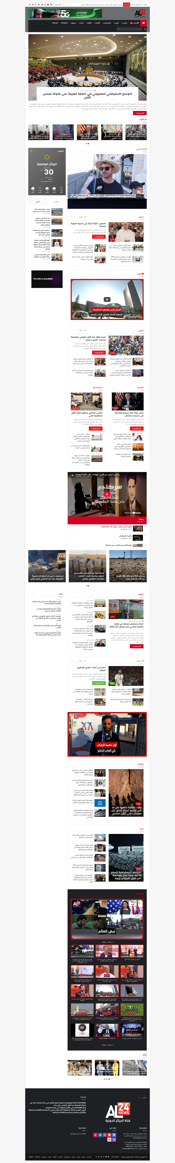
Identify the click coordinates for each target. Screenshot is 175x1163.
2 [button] (86, 143)
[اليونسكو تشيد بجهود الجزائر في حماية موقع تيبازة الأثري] (100, 803)
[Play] (107, 299)
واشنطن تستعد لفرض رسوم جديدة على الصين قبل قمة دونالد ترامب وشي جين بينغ (88, 136)
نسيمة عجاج (91, 90)
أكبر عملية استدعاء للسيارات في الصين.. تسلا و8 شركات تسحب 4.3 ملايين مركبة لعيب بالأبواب (82, 632)
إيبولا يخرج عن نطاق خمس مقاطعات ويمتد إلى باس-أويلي (82, 856)
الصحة (82, 23)
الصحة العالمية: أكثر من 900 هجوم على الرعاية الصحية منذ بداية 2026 (82, 867)
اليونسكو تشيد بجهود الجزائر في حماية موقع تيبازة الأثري (83, 801)
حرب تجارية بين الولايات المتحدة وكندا (123, 455)
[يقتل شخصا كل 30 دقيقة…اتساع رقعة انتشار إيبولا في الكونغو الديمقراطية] (100, 848)
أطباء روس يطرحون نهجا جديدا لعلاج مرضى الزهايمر (82, 836)
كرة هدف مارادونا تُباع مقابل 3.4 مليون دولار (120, 700)
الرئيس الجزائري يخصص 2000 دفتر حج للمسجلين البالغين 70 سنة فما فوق (120, 259)
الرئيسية (88, 1157)
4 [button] (104, 1079)
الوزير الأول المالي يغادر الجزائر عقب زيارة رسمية (82, 258)
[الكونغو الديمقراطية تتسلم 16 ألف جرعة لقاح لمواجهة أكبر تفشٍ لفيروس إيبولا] (126, 858)
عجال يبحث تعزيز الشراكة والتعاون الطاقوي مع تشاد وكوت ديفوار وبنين (122, 436)
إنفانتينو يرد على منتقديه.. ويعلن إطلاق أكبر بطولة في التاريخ (83, 691)
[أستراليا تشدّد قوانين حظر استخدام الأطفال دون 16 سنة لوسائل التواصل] (79, 1068)
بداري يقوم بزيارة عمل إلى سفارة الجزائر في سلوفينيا (42, 255)
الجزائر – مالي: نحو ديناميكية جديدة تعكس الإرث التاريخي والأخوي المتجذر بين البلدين (81, 437)
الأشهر (38, 202)
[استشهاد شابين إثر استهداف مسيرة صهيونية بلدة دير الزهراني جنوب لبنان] (57, 233)
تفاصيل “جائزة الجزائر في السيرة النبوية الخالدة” (88, 225)
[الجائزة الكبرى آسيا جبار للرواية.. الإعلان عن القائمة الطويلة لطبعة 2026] (100, 773)
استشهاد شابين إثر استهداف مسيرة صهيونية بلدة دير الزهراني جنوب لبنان (41, 232)
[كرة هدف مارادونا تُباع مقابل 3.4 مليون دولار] (138, 702)
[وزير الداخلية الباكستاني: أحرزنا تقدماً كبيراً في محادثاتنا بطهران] (39, 132)
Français (64, 23)
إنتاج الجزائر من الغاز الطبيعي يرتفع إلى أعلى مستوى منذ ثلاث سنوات (122, 446)
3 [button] (106, 1079)
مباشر (134, 23)
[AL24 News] (140, 13)
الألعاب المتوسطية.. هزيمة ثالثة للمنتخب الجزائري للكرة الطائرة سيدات (121, 691)
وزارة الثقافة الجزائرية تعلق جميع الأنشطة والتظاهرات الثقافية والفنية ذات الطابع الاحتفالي (83, 814)
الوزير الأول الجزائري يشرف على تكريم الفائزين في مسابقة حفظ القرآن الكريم (120, 247)
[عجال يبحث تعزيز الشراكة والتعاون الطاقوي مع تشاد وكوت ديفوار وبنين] (138, 437)
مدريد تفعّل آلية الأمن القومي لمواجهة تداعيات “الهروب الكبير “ (136, 136)
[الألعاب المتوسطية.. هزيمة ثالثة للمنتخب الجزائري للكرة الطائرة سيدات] (138, 692)
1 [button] (88, 143)
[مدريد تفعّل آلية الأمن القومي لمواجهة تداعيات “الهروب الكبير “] (136, 132)
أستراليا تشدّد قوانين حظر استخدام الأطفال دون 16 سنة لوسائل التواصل (80, 1072)
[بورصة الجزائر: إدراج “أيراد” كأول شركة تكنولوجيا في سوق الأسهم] (134, 1068)
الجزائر (125, 23)
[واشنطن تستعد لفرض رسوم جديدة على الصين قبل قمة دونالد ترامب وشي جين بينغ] (87, 132)
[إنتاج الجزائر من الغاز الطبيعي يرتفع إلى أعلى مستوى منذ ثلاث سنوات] (138, 447)
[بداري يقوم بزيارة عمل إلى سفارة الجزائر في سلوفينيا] (57, 257)
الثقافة (89, 23)
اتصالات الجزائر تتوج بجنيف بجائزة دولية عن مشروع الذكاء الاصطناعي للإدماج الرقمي (107, 1071)
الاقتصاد (98, 23)
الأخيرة (56, 202)
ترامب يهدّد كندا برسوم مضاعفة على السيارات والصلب (129, 414)
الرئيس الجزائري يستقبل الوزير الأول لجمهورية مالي (86, 414)
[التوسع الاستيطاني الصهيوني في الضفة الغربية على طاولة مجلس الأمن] (87, 67)
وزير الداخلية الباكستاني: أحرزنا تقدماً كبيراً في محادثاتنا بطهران (39, 137)
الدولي (117, 23)
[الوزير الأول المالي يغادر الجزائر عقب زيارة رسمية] (100, 259)
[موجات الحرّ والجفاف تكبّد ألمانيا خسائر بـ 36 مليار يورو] (57, 212)
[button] (104, 942)
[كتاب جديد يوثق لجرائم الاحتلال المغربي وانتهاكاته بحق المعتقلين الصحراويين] (100, 783)
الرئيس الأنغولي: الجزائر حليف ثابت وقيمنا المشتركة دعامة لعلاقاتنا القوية (101, 4)
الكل (85, 217)
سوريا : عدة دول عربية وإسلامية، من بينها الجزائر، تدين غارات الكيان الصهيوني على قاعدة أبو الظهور (80, 460)
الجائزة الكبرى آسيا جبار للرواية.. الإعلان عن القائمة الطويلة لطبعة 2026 (82, 772)
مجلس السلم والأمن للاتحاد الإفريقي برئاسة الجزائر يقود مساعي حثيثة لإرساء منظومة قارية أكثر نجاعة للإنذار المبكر (82, 249)
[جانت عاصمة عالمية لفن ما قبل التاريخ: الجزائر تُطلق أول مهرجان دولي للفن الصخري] (126, 793)
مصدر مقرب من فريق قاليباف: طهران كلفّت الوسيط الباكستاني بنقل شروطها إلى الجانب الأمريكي (112, 135)
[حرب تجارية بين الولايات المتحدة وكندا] (138, 457)
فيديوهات (73, 23)
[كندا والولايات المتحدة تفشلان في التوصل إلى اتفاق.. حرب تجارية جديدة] (100, 603)
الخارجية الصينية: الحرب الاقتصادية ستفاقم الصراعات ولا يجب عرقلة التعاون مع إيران (63, 136)
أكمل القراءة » (140, 113)
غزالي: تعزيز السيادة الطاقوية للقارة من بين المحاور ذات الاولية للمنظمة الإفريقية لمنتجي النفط (82, 646)
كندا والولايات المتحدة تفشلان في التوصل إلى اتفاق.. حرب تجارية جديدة (82, 605)
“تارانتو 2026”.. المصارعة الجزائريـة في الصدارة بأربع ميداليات (84, 701)
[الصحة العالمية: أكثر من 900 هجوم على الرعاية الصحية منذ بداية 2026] (100, 868)
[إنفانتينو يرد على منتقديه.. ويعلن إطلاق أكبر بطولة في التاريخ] (100, 692)
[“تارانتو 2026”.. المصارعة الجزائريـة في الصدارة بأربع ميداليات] (100, 702)
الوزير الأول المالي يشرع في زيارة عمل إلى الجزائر (80, 446)
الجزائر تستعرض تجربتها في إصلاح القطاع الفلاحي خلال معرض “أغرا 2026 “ (127, 626)
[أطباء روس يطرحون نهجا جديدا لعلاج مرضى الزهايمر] (100, 838)
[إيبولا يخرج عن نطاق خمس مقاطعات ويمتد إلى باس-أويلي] (100, 858)
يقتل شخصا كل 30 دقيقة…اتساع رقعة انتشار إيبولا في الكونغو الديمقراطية (83, 847)
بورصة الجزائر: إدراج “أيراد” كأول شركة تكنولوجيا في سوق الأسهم (134, 1072)
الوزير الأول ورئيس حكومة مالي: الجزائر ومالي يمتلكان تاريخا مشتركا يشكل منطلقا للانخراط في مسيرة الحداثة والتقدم (41, 244)
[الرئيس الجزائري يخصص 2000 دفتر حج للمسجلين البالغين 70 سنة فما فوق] (138, 259)
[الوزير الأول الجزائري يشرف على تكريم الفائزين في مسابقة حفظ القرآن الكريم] (138, 248)
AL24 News (115, 1157)
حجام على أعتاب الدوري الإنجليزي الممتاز (91, 669)
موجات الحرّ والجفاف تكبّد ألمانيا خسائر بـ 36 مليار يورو (41, 210)
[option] (136, 132)
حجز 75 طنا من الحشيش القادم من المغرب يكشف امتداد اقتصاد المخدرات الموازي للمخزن (42, 221)
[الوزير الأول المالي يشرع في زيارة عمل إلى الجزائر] (96, 448)
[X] (32, 5)
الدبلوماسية (107, 23)
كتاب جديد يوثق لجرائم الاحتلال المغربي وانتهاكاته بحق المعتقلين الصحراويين (82, 782)
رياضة (80, 661)
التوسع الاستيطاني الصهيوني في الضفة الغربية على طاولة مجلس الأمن (87, 95)
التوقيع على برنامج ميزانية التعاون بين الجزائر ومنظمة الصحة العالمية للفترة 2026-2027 (83, 878)
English (55, 23)
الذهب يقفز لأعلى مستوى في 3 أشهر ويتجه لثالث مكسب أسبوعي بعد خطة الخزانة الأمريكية (82, 618)
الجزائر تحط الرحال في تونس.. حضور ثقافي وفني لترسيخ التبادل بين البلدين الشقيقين (83, 792)
